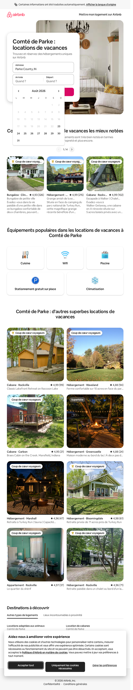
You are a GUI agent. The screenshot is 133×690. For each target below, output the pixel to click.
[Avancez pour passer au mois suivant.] (58, 91)
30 (58, 133)
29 (52, 133)
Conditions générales (75, 684)
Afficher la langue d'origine (101, 4)
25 (25, 133)
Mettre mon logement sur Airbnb (100, 14)
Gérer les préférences (104, 665)
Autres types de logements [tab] (22, 615)
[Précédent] (59, 149)
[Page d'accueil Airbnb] (16, 14)
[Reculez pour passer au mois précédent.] (19, 91)
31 (18, 140)
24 (18, 133)
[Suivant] (71, 149)
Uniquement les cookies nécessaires (65, 667)
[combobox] (43, 69)
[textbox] (28, 81)
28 (45, 133)
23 (58, 126)
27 (38, 133)
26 (31, 133)
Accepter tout (26, 665)
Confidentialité (51, 684)
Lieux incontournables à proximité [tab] (62, 615)
